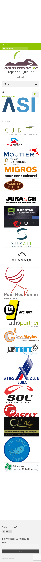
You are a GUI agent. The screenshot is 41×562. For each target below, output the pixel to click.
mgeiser (7, 96)
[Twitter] (7, 531)
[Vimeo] (10, 531)
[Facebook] (4, 531)
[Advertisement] (20, 21)
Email (4, 542)
